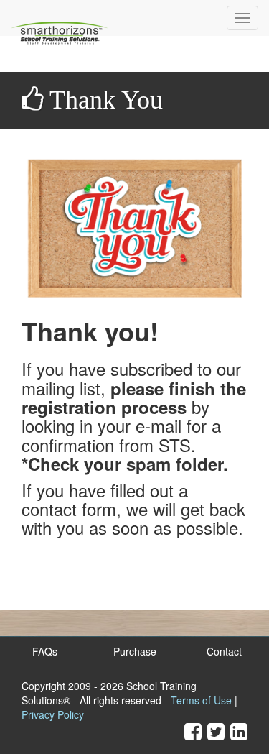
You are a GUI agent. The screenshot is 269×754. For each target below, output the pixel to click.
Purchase (134, 651)
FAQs (44, 651)
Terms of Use (201, 700)
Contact (224, 651)
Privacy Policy (53, 714)
